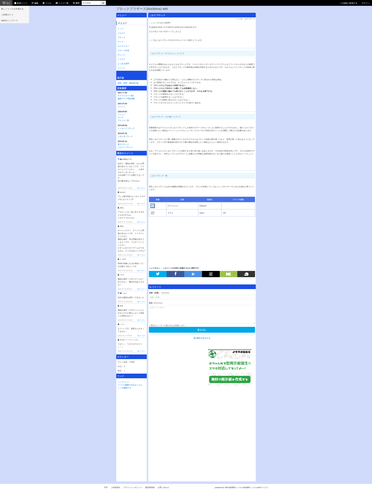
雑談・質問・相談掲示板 (128, 82)
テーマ (120, 41)
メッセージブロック (126, 128)
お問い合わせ (163, 487)
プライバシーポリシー (132, 487)
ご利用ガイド (7, 14)
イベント (121, 67)
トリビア (121, 59)
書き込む (202, 329)
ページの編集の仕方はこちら (130, 384)
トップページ (123, 381)
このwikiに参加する (348, 2)
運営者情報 (150, 487)
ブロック (121, 37)
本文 (155, 302)
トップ (120, 28)
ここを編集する (124, 387)
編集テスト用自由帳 (126, 98)
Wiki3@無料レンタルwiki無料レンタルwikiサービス (246, 487)
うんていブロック (125, 147)
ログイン (366, 2)
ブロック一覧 (123, 120)
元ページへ (141, 188)
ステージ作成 (123, 50)
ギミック (121, 54)
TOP (106, 487)
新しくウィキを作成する (12, 8)
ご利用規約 (115, 487)
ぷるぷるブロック (125, 136)
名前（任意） (159, 292)
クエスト (121, 33)
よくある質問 (123, 63)
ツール (48, 2)
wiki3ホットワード (9, 20)
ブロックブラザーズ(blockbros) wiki (142, 8)
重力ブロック (123, 144)
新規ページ (22, 2)
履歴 (77, 2)
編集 (36, 2)
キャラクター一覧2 (126, 95)
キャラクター (123, 46)
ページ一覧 (63, 2)
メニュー (121, 114)
